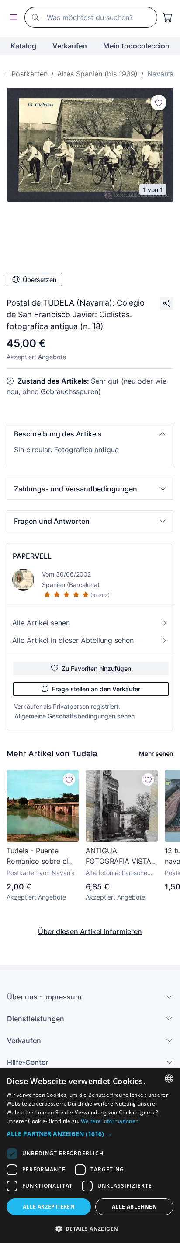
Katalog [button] (23, 45)
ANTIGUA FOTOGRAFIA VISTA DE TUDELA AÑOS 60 (118, 856)
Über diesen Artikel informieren (90, 931)
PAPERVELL (32, 556)
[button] (90, 434)
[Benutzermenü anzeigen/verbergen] (12, 17)
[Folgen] (158, 102)
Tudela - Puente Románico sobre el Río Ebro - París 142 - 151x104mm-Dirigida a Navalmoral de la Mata (42, 856)
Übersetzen (39, 279)
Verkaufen (69, 45)
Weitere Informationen (109, 1121)
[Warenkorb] (168, 17)
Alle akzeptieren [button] (49, 1206)
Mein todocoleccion (136, 45)
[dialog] (90, 1155)
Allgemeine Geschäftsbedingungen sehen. (75, 716)
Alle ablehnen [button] (134, 1206)
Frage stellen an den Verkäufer (96, 689)
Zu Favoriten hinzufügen (96, 668)
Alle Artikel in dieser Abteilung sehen (73, 640)
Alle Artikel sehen (41, 622)
